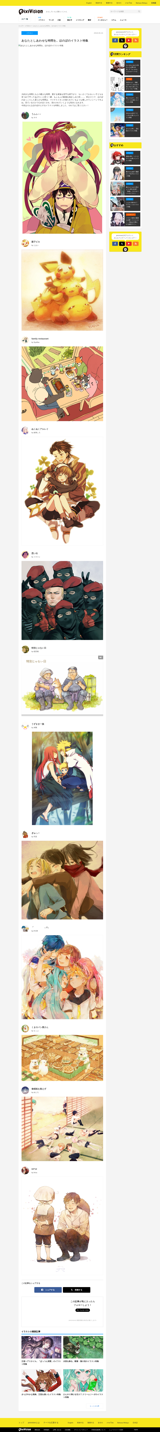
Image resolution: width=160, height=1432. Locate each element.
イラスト (41, 20)
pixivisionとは (34, 1423)
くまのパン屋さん (40, 1027)
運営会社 (37, 1430)
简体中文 (99, 3)
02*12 (34, 1169)
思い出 (35, 553)
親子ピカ (36, 242)
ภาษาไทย (128, 3)
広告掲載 (67, 1430)
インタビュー (103, 20)
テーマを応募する (50, 1423)
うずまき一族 (38, 724)
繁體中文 (109, 3)
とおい (36, 245)
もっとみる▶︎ (95, 1406)
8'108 (36, 931)
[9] (62, 715)
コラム (113, 20)
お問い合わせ (57, 1430)
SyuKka (36, 342)
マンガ (51, 20)
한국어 (118, 3)
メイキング (80, 20)
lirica (35, 1172)
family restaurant (40, 339)
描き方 (69, 20)
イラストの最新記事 (30, 1331)
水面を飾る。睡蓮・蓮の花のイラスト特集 (81, 1361)
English (89, 3)
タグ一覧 (24, 19)
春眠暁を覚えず (39, 1089)
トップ (21, 26)
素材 (89, 20)
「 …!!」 (41, 927)
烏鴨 (35, 727)
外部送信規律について (98, 1430)
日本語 (153, 3)
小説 (59, 20)
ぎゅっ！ (36, 833)
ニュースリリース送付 (116, 1430)
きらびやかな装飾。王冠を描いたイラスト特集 (41, 1394)
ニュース (123, 20)
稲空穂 (36, 651)
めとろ (36, 1092)
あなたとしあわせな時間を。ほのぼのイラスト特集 (49, 26)
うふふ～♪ (36, 114)
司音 (35, 837)
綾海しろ (37, 432)
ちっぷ (36, 1031)
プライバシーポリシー (81, 1430)
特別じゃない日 (39, 648)
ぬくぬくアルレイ (40, 429)
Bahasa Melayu (141, 3)
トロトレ (37, 557)
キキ (35, 117)
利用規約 (46, 1430)
